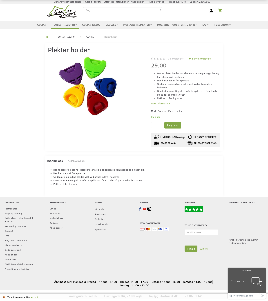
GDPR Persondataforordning (19, 264)
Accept (34, 297)
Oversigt (9, 230)
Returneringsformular (15, 226)
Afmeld (204, 248)
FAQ (7, 235)
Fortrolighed (11, 208)
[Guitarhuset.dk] (61, 11)
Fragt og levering (13, 213)
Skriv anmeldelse (201, 58)
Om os (53, 208)
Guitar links (10, 259)
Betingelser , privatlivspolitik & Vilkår (19, 219)
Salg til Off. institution (16, 240)
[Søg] (160, 10)
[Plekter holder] (88, 86)
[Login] (211, 10)
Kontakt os (55, 213)
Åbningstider (56, 227)
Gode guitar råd (13, 249)
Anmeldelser (76, 160)
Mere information (160, 103)
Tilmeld (191, 248)
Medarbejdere (56, 218)
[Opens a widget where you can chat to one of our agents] (247, 283)
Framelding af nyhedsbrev (17, 268)
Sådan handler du (13, 245)
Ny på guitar (11, 254)
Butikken (54, 222)
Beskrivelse (55, 160)
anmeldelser (175, 58)
